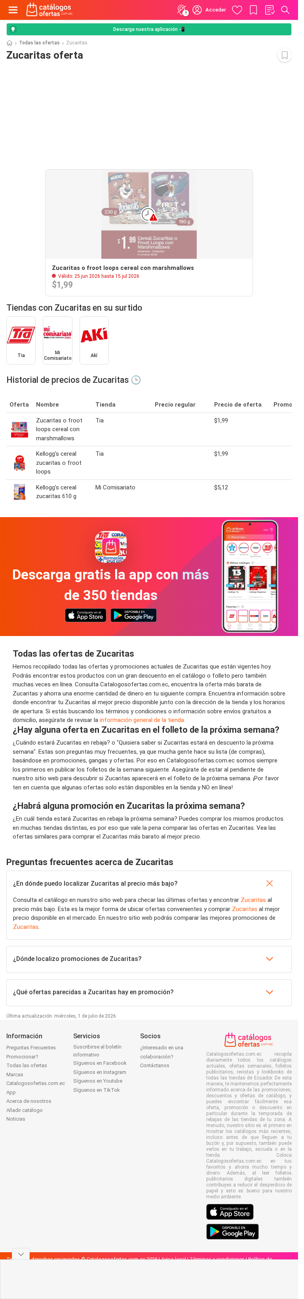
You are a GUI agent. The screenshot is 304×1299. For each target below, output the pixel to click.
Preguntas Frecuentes (31, 1048)
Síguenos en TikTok (96, 1090)
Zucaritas (253, 900)
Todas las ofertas (39, 43)
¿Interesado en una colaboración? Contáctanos (161, 1056)
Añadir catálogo (24, 1110)
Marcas (14, 1074)
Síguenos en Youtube (97, 1081)
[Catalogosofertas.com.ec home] (49, 9)
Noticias (15, 1119)
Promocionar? (22, 1057)
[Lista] (269, 10)
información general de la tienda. (142, 720)
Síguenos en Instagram (99, 1072)
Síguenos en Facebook (100, 1063)
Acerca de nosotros (28, 1101)
